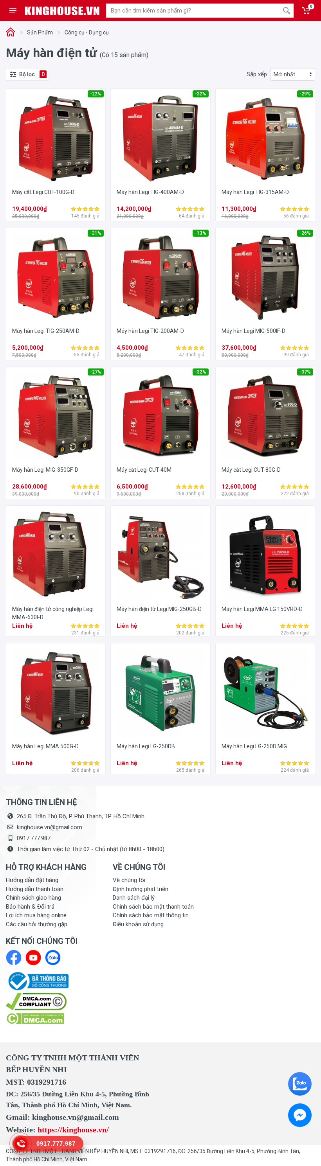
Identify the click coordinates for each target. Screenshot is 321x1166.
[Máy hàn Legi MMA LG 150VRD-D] (265, 555)
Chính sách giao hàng (33, 897)
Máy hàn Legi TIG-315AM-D (255, 192)
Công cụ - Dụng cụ (87, 32)
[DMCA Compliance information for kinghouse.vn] (53, 1001)
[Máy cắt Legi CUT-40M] (160, 416)
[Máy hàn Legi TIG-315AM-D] (265, 138)
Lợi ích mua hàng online (36, 915)
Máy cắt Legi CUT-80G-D (251, 470)
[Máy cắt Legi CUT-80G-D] (265, 416)
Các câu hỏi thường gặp (36, 924)
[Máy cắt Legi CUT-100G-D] (55, 138)
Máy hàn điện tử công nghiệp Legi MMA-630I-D (53, 613)
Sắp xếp (257, 74)
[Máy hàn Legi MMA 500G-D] (55, 693)
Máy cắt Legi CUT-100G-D (43, 192)
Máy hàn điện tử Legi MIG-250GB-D (159, 609)
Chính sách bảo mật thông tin (151, 915)
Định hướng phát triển (140, 889)
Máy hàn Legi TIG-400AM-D (150, 192)
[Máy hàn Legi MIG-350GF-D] (55, 416)
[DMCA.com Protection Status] (35, 1018)
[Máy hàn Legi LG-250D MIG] (265, 693)
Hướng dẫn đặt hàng (32, 880)
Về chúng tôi (129, 880)
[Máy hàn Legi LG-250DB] (160, 693)
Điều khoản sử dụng (138, 924)
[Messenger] (300, 1115)
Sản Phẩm (40, 32)
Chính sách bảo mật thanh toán (153, 906)
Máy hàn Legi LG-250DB (146, 746)
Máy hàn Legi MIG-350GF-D (45, 470)
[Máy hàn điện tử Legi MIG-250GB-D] (160, 555)
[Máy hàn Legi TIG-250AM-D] (55, 277)
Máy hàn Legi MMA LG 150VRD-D (262, 609)
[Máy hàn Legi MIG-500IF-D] (265, 277)
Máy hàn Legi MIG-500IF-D (253, 331)
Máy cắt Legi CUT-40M (144, 470)
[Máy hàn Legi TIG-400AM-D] (160, 138)
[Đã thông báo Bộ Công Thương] (37, 980)
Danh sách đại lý (134, 897)
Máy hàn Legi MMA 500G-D (45, 746)
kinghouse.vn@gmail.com (49, 827)
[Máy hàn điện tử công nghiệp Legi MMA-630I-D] (55, 555)
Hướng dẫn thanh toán (34, 889)
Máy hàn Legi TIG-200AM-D (150, 331)
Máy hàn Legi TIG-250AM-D (45, 331)
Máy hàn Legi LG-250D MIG (254, 746)
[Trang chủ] (10, 32)
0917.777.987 (33, 838)
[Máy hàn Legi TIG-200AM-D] (160, 277)
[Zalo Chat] (300, 1084)
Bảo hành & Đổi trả (30, 906)
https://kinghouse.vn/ (73, 1129)
